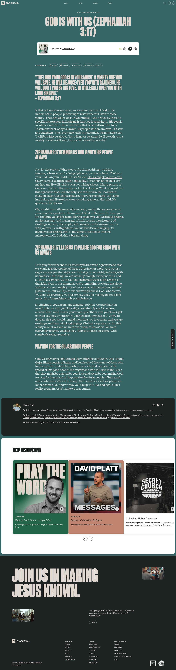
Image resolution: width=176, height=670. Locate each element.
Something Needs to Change (80, 417)
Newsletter (68, 656)
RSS (99, 65)
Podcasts (68, 650)
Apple (54, 65)
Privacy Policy (93, 656)
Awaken (116, 644)
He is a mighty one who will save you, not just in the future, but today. (78, 179)
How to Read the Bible (120, 417)
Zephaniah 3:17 (68, 49)
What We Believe (94, 647)
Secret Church (70, 659)
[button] (164, 3)
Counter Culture (61, 417)
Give (171, 3)
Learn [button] (66, 3)
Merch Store (93, 662)
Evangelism (118, 647)
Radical (26, 417)
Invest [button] (80, 3)
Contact (91, 653)
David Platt (94, 13)
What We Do (93, 644)
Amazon (76, 65)
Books (67, 653)
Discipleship (118, 650)
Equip (116, 659)
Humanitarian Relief (120, 653)
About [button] (110, 3)
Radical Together (37, 417)
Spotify (65, 65)
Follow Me (49, 417)
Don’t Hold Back (100, 417)
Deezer (89, 65)
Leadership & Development (122, 656)
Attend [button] (95, 3)
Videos (67, 644)
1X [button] (120, 49)
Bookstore (92, 659)
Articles (67, 647)
